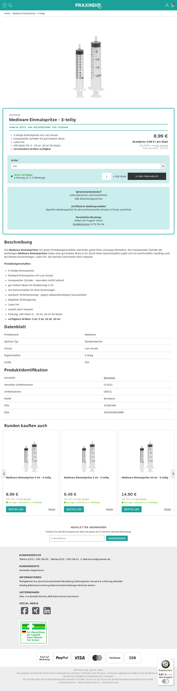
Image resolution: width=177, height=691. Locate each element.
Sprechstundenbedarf (49, 581)
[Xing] (36, 611)
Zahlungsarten (82, 581)
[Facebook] (25, 611)
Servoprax (14, 114)
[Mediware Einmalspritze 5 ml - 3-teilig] (30, 457)
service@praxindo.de (99, 559)
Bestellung (67, 581)
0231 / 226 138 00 (38, 559)
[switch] (165, 681)
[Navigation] (4, 5)
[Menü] (171, 660)
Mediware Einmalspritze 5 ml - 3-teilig (28, 477)
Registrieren (37, 570)
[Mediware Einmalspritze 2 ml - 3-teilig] (88, 457)
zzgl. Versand (161, 145)
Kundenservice (81, 224)
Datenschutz (59, 596)
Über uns (24, 596)
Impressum (73, 596)
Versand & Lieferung (101, 581)
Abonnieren (116, 538)
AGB (50, 596)
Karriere (43, 596)
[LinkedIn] (47, 611)
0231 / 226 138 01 (69, 559)
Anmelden (24, 570)
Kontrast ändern (86, 585)
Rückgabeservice (28, 581)
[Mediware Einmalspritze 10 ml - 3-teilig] (146, 457)
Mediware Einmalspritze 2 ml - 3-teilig (86, 477)
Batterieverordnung (38, 585)
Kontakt (34, 596)
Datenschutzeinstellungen (64, 585)
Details (52, 509)
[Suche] (10, 5)
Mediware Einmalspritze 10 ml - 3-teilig (145, 477)
